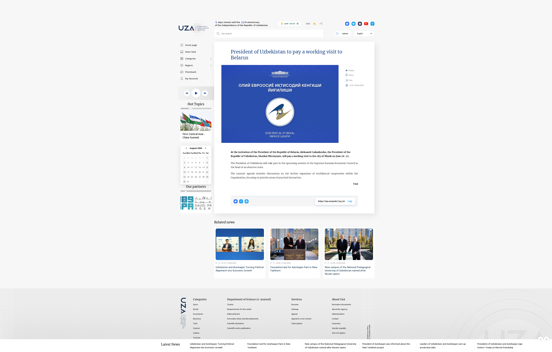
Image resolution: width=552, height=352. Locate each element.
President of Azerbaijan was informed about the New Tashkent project (386, 346)
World (195, 309)
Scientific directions (235, 323)
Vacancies (336, 323)
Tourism (196, 337)
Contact (335, 318)
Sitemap (294, 309)
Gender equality (339, 328)
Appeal (294, 314)
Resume (295, 304)
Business (197, 318)
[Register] (216, 263)
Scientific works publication (239, 328)
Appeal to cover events (301, 318)
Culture (196, 333)
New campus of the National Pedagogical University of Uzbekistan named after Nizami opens (347, 270)
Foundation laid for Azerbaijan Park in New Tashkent (293, 269)
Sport (195, 304)
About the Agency (339, 309)
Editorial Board (233, 314)
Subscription (296, 323)
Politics (351, 70)
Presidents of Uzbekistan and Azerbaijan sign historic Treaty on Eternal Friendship (499, 346)
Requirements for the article (239, 309)
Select (354, 75)
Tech (195, 323)
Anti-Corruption (338, 333)
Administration (338, 314)
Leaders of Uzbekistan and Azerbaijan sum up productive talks (443, 346)
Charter (230, 304)
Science (196, 328)
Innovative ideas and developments (242, 318)
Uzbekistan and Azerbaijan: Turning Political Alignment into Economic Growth (240, 269)
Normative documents (341, 304)
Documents (198, 314)
